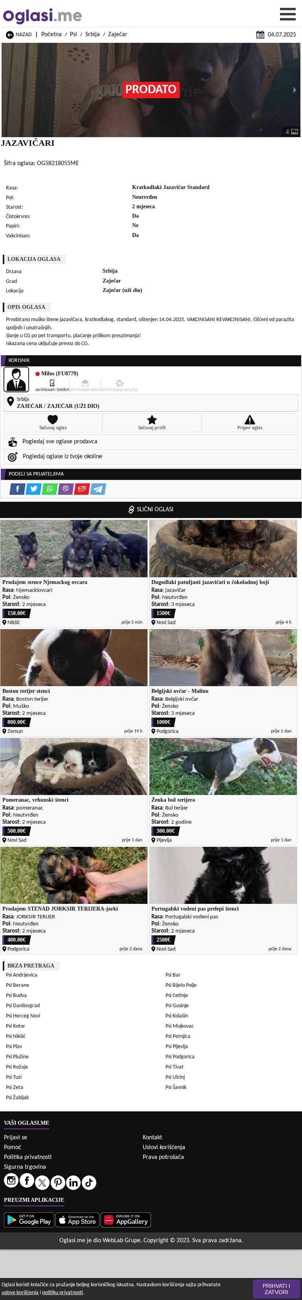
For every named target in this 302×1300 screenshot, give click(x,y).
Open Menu (288, 14)
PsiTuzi (14, 1077)
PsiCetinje (177, 996)
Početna (51, 34)
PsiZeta (14, 1088)
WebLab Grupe (121, 1241)
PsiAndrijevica (21, 975)
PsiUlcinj (175, 1077)
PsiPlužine (17, 1057)
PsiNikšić (16, 1036)
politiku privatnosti (62, 1293)
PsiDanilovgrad (23, 1006)
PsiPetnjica (178, 1036)
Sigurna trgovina (25, 1167)
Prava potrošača (163, 1157)
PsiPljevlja (177, 1047)
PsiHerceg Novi (23, 1016)
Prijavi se (15, 1138)
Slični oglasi (155, 510)
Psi (73, 34)
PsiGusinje (177, 1006)
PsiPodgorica (180, 1057)
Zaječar (117, 34)
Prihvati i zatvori (276, 1289)
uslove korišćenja (20, 1293)
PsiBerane (17, 985)
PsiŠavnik (176, 1088)
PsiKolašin (177, 1016)
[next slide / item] (294, 90)
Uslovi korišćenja (164, 1147)
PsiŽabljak (17, 1098)
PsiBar (173, 975)
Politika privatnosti (28, 1157)
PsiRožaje (17, 1067)
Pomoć (12, 1147)
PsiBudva (16, 996)
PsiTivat (175, 1067)
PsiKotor (15, 1026)
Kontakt (152, 1138)
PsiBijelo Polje (181, 985)
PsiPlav (14, 1047)
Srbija (92, 34)
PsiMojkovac (180, 1026)
